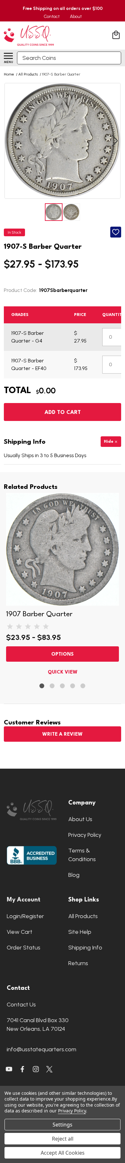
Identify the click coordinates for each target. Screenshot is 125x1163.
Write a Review (62, 734)
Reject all (62, 1138)
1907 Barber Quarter (39, 614)
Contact (52, 16)
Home (9, 74)
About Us (80, 819)
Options (62, 654)
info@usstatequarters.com (41, 1049)
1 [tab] (42, 686)
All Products (83, 916)
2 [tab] (52, 686)
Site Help (79, 931)
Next (114, 141)
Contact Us (21, 1004)
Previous (10, 141)
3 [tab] (62, 686)
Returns (78, 963)
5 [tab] (83, 686)
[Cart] (116, 35)
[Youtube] (9, 1069)
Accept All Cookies (63, 1152)
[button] (32, 810)
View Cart (19, 931)
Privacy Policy (84, 834)
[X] (22, 1069)
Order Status (23, 947)
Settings (62, 1124)
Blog (73, 874)
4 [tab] (73, 686)
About (76, 16)
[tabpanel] (62, 586)
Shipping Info (85, 947)
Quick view (63, 672)
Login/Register (25, 916)
